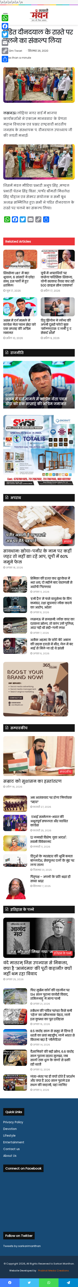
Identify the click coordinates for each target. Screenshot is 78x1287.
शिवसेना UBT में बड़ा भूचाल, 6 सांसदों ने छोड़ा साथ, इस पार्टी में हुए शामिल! (18, 279)
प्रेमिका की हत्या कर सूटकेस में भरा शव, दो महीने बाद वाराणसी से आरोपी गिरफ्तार (51, 582)
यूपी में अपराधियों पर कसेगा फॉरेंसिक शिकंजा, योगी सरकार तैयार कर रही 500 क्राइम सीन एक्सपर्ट (57, 279)
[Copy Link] (5, 51)
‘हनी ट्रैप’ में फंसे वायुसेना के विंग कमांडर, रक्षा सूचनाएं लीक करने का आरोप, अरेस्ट (51, 603)
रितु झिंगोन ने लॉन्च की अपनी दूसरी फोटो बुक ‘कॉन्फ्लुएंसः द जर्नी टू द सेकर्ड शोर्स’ (56, 326)
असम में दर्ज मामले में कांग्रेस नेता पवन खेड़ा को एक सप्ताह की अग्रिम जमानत (19, 326)
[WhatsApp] (5, 18)
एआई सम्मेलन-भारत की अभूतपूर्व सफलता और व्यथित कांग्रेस (49, 821)
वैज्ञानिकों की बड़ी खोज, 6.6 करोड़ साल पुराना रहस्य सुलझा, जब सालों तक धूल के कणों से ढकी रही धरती (52, 1058)
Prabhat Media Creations (53, 1270)
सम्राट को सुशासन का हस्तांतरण (32, 781)
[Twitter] (5, 34)
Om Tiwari (15, 51)
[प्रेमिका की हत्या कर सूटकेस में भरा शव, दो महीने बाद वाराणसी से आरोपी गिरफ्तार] (15, 584)
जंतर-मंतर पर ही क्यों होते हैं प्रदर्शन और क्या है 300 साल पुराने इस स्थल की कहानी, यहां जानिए (52, 1080)
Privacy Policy (13, 1122)
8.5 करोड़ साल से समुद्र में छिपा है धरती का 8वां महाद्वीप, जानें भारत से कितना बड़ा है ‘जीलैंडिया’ (52, 1035)
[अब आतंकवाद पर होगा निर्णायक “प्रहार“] (15, 804)
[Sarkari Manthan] (39, 15)
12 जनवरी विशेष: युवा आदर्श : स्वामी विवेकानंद (48, 839)
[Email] (5, 43)
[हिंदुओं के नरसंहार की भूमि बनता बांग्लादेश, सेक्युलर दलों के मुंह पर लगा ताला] (15, 860)
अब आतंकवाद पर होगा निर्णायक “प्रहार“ (51, 799)
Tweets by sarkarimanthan (22, 1246)
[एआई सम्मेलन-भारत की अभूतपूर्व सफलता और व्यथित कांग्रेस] (15, 823)
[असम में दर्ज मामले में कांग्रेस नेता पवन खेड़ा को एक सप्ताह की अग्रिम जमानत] (20, 307)
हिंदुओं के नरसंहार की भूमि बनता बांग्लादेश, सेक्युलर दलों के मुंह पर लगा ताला (52, 860)
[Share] (5, 59)
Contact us (11, 1149)
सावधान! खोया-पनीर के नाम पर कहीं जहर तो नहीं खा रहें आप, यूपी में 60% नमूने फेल (37, 556)
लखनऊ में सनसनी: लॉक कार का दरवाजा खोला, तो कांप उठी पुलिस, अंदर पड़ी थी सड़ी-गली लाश (52, 623)
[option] (39, 385)
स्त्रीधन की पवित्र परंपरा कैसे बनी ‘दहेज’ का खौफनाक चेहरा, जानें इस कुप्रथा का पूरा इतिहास (51, 1015)
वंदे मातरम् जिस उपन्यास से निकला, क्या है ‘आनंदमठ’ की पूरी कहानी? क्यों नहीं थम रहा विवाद (37, 968)
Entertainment (13, 1142)
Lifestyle (9, 1136)
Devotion (10, 1129)
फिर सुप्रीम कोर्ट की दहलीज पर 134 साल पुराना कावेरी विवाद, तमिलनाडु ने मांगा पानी (50, 994)
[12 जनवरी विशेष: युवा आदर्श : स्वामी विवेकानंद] (15, 843)
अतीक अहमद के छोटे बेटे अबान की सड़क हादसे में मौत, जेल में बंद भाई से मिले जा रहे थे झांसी (51, 644)
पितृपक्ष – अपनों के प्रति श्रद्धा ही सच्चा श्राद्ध (50, 879)
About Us (9, 1156)
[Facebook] (5, 26)
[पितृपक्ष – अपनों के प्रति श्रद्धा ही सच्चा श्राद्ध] (15, 887)
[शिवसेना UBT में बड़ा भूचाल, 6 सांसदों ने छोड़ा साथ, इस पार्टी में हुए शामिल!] (20, 259)
